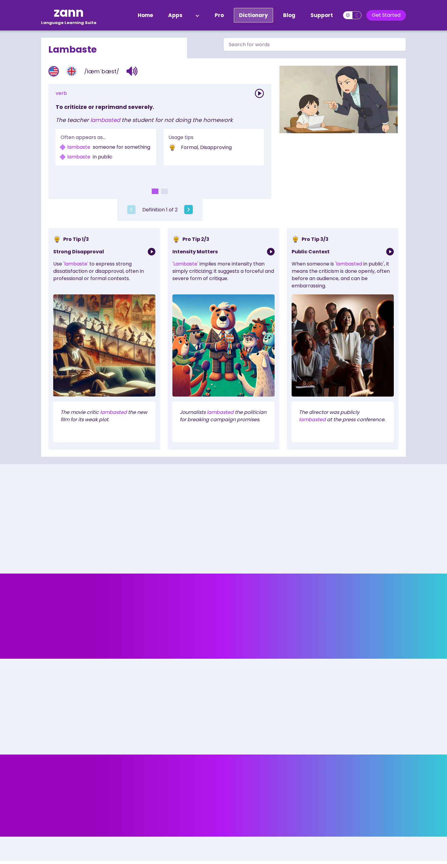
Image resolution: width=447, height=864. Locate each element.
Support (321, 15)
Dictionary (253, 15)
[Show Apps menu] (197, 15)
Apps (175, 15)
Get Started (386, 15)
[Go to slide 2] (164, 191)
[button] (132, 71)
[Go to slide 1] (155, 191)
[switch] (352, 15)
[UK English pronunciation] (71, 71)
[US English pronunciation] (53, 71)
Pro (219, 15)
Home (145, 15)
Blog (289, 15)
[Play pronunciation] (259, 93)
